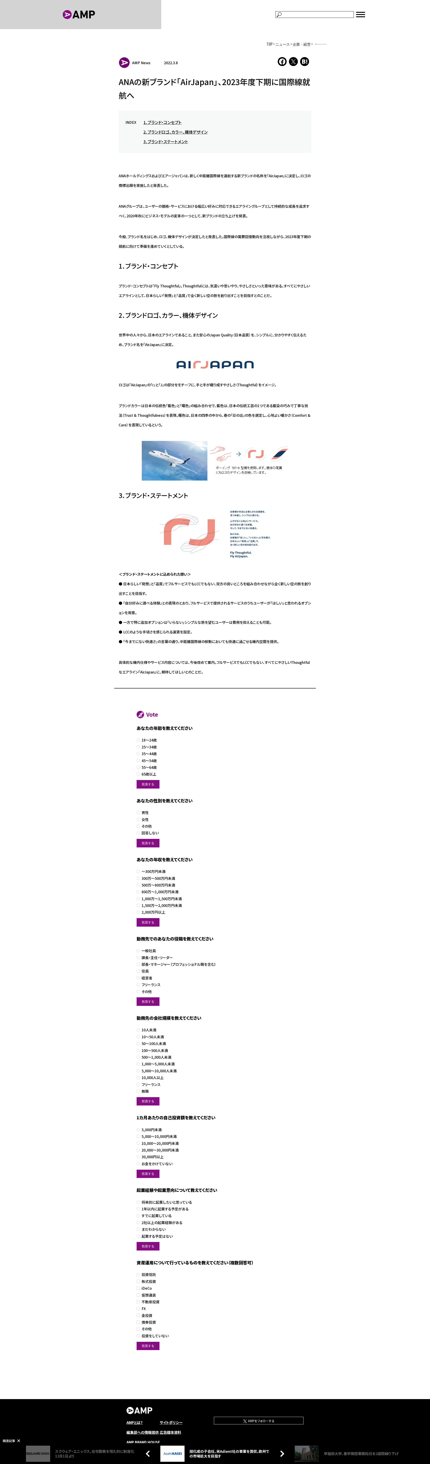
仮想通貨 (149, 1295)
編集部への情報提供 (143, 1432)
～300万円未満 (154, 871)
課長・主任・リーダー (157, 957)
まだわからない (154, 1229)
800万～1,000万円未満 (160, 891)
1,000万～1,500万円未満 (162, 898)
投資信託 (149, 1274)
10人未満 (149, 1030)
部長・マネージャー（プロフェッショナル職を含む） (179, 964)
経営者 (147, 978)
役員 (145, 971)
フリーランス (151, 984)
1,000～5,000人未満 (158, 1064)
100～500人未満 (155, 1050)
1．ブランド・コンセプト (162, 122)
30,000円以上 (153, 1156)
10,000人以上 (153, 1077)
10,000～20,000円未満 (160, 1143)
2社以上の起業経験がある (162, 1222)
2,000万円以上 (153, 912)
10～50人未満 (153, 1036)
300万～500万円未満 (158, 878)
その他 (147, 826)
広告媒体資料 (170, 1432)
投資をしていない (155, 1336)
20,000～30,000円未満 (160, 1150)
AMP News (141, 62)
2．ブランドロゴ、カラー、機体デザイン (175, 132)
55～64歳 (149, 767)
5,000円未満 (152, 1129)
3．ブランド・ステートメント (165, 141)
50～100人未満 (154, 1043)
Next (281, 1453)
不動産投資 (150, 1301)
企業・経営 (302, 44)
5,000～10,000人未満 (159, 1071)
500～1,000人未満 (156, 1057)
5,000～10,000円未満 (159, 1136)
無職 (145, 1091)
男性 (145, 812)
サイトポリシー (171, 1422)
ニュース (282, 44)
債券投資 (149, 1322)
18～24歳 (149, 740)
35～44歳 (149, 753)
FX (144, 1308)
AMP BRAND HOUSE (143, 1442)
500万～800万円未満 (158, 885)
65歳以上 (149, 774)
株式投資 (149, 1281)
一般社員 (149, 950)
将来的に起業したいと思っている (167, 1202)
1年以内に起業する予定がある (165, 1209)
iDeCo (147, 1288)
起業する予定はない (157, 1236)
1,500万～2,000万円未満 (162, 905)
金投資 (147, 1315)
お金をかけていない (157, 1163)
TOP (270, 44)
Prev (149, 1453)
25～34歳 (149, 747)
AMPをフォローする (261, 1421)
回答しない (150, 833)
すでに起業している (157, 1215)
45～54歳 (149, 760)
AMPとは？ (135, 1422)
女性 (145, 819)
